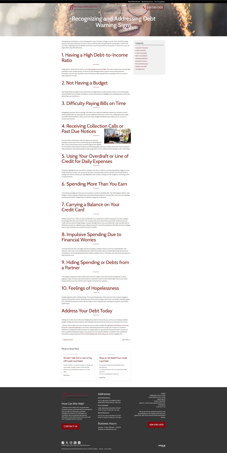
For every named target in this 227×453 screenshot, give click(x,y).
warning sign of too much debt (97, 69)
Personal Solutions (157, 395)
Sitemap (101, 449)
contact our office (79, 334)
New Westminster (134, 1)
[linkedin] (79, 443)
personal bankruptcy (75, 327)
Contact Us (160, 407)
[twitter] (67, 443)
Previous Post (68, 340)
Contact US (70, 426)
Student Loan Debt (141, 66)
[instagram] (71, 443)
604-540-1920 (156, 424)
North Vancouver (147, 1)
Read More (66, 375)
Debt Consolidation (141, 56)
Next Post (125, 340)
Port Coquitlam (159, 1)
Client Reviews (159, 401)
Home (163, 393)
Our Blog (161, 405)
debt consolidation (115, 325)
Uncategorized (139, 69)
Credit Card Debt (117, 13)
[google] (75, 443)
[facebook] (63, 443)
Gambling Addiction (141, 58)
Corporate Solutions (156, 397)
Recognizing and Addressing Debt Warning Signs (113, 21)
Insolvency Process (141, 61)
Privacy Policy (108, 449)
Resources (161, 399)
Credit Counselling (141, 53)
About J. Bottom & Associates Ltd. (152, 403)
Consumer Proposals (141, 48)
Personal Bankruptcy (141, 64)
